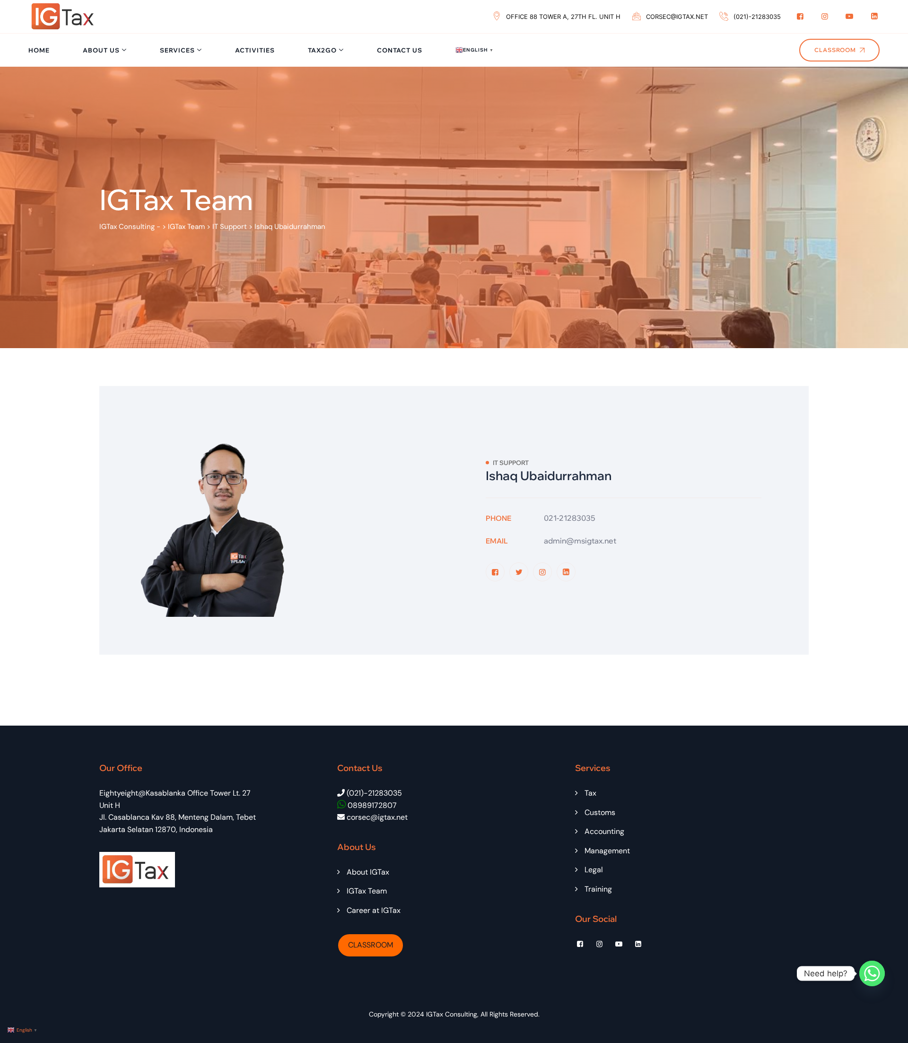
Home (39, 50)
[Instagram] (825, 16)
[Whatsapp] (872, 973)
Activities (255, 50)
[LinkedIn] (874, 16)
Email (497, 540)
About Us (101, 50)
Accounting (604, 831)
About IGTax (368, 872)
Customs (600, 812)
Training (598, 889)
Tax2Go (322, 50)
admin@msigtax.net (580, 540)
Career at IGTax (374, 910)
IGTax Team (367, 891)
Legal (594, 870)
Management (607, 851)
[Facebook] (800, 16)
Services (177, 50)
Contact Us (399, 50)
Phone (498, 518)
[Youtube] (849, 16)
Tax (590, 793)
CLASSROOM (370, 945)
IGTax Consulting (451, 1014)
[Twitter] (518, 571)
